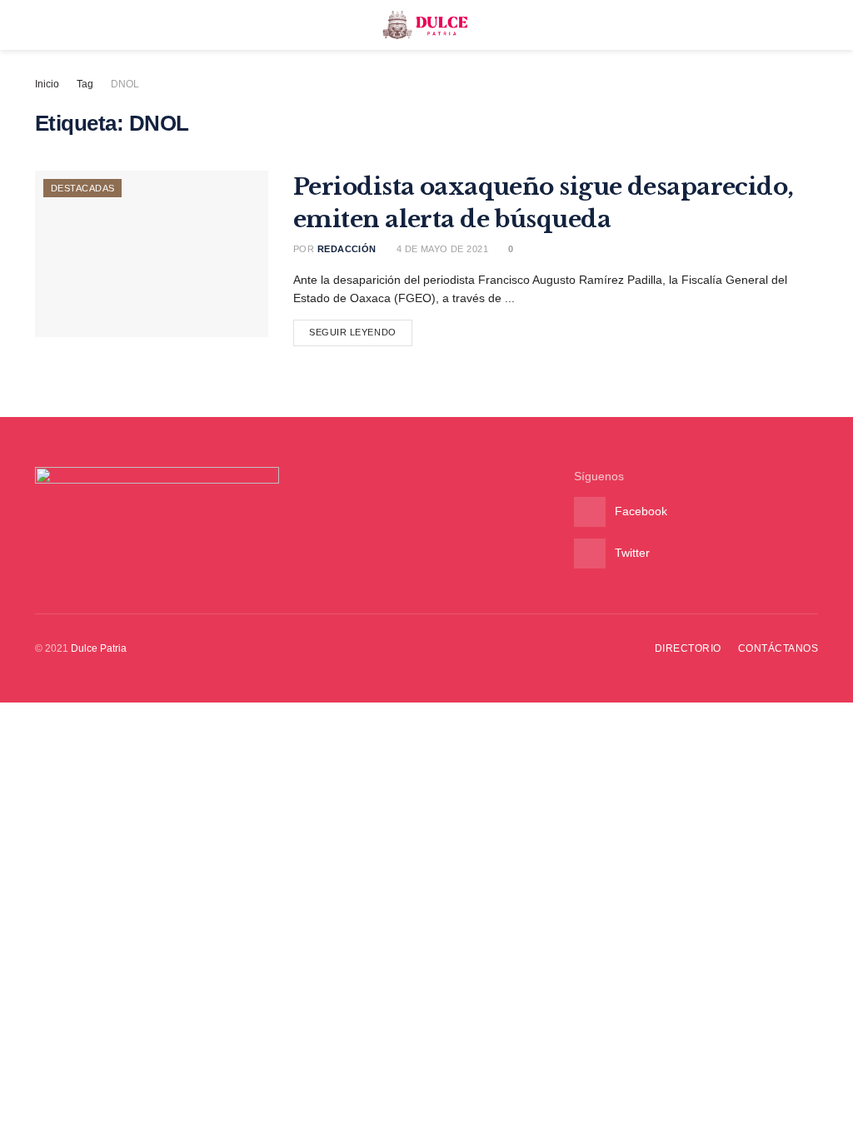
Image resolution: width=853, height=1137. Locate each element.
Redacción (347, 249)
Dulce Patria (99, 648)
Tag (85, 84)
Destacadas (82, 188)
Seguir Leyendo (353, 332)
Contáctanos (778, 648)
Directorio (688, 648)
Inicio (47, 84)
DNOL (125, 84)
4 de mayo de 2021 (440, 249)
